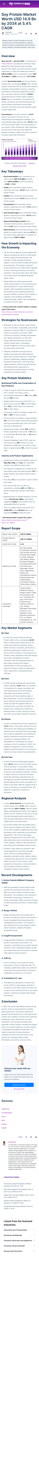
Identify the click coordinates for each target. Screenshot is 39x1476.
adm (3, 1120)
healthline (5, 1109)
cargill (4, 1128)
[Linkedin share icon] (31, 33)
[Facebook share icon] (26, 33)
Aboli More (8, 32)
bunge (4, 1124)
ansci (4, 1116)
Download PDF (19, 1089)
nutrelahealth (7, 1113)
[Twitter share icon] (35, 33)
